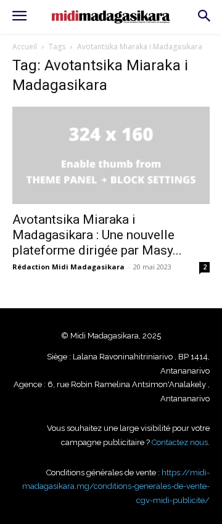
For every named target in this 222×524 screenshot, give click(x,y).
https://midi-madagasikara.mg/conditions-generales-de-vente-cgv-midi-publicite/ (116, 486)
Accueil (24, 46)
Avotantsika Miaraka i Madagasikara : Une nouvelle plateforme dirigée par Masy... (97, 235)
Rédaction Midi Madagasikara (68, 266)
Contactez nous (180, 442)
